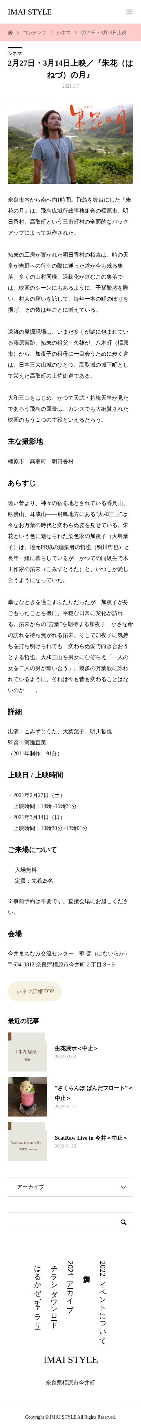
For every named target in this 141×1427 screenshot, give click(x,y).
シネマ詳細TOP (35, 991)
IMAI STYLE (30, 11)
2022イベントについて (103, 1301)
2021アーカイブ (70, 1284)
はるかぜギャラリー (38, 1293)
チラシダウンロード (54, 1293)
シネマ (15, 53)
